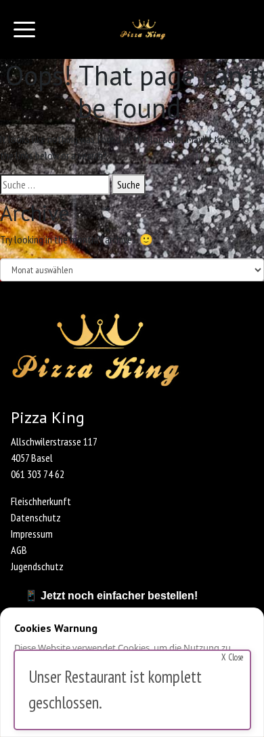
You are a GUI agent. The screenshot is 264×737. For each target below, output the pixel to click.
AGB (19, 550)
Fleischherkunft (41, 501)
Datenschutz (36, 517)
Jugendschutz (37, 566)
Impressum (32, 533)
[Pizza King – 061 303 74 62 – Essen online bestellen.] (143, 29)
